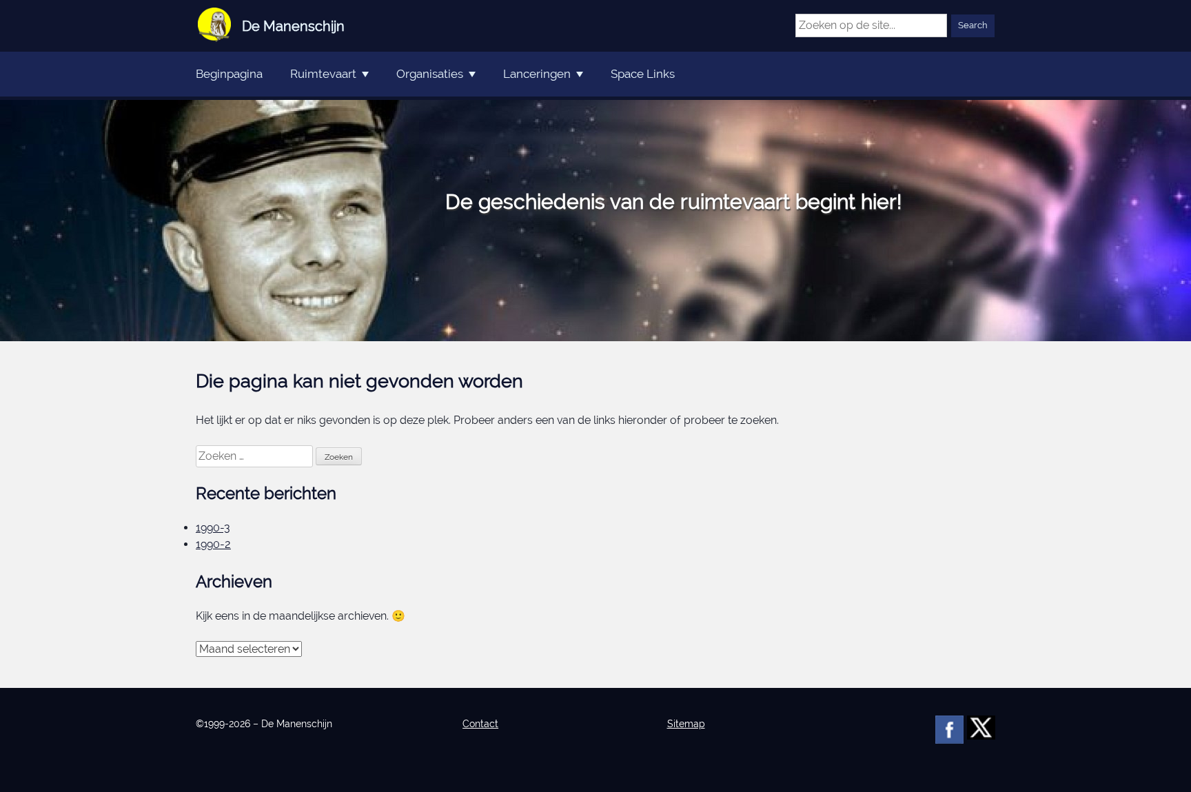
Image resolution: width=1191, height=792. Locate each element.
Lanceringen (537, 74)
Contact (480, 723)
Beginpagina (229, 74)
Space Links (643, 74)
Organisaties (429, 74)
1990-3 (213, 527)
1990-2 (213, 544)
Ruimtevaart (323, 74)
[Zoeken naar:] (256, 456)
